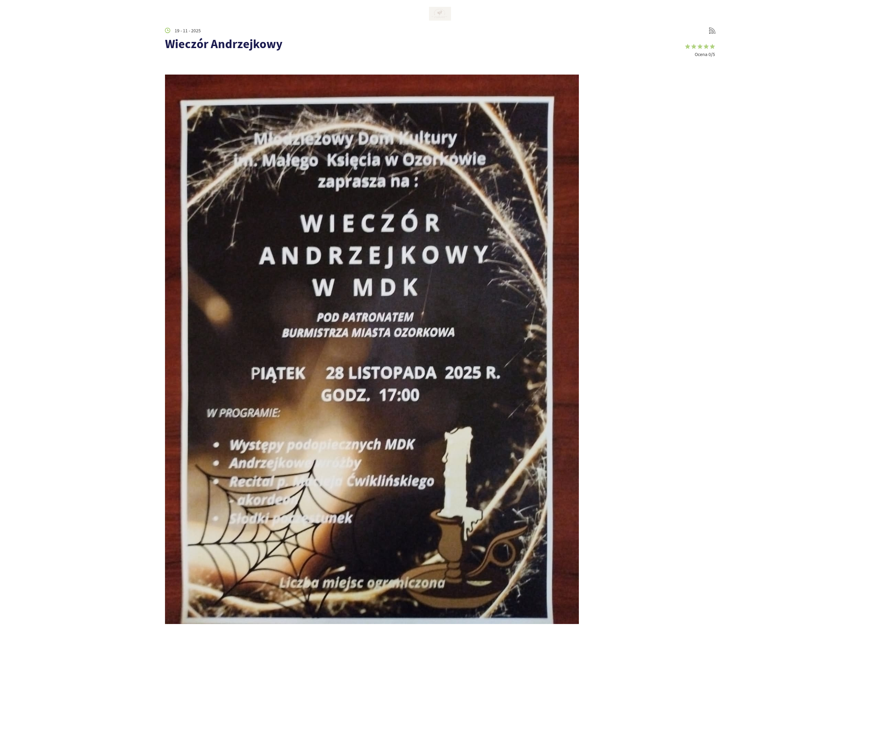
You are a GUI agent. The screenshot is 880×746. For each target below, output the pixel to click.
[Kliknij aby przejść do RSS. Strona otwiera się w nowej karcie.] (712, 30)
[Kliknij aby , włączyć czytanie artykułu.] (170, 64)
